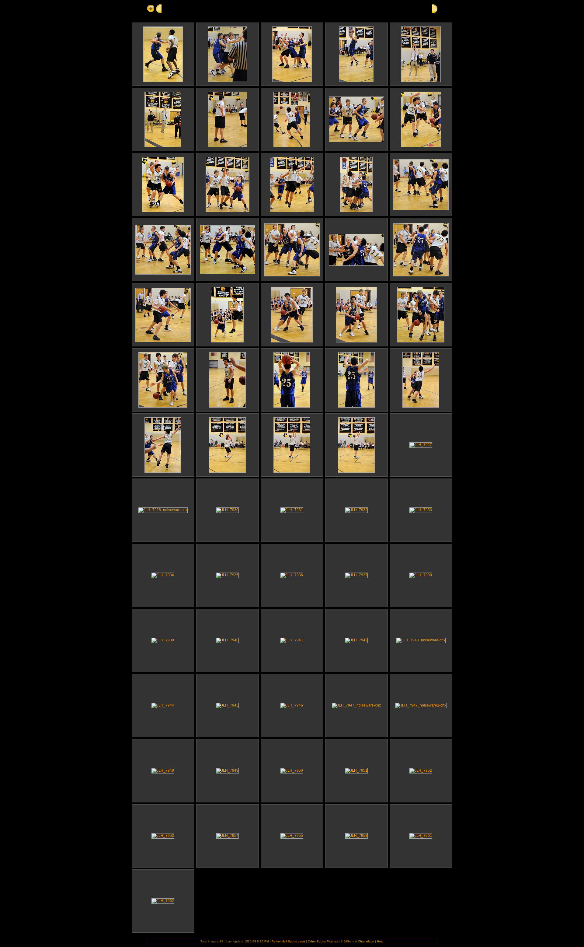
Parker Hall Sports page (288, 941)
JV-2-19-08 (234, 8)
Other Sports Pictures (323, 941)
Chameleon (366, 941)
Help (380, 941)
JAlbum (349, 941)
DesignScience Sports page (190, 8)
